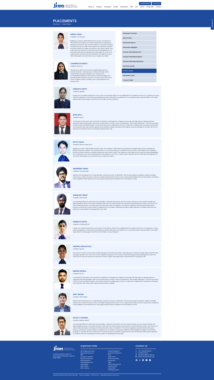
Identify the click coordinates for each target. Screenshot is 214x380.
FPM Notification (85, 360)
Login (109, 362)
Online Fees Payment (114, 364)
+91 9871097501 (145, 3)
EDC (136, 7)
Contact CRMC (128, 80)
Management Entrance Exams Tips (110, 375)
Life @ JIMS (150, 7)
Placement (56, 24)
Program (99, 7)
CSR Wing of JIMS (113, 370)
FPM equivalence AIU (87, 362)
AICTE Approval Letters (88, 351)
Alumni (142, 7)
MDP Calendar (85, 368)
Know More (156, 3)
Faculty (115, 7)
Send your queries (113, 358)
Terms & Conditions (84, 375)
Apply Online (112, 357)
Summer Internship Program (132, 57)
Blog (109, 355)
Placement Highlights (130, 47)
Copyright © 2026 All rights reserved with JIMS (65, 375)
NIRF (82, 355)
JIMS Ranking (84, 364)
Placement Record (129, 43)
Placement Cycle (128, 75)
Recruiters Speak (128, 66)
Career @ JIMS (112, 366)
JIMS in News (84, 366)
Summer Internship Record (132, 52)
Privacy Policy (95, 375)
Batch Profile (127, 38)
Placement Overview (130, 33)
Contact (158, 7)
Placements (124, 7)
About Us (91, 7)
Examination (112, 360)
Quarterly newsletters (115, 353)
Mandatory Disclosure (87, 353)
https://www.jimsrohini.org (146, 357)
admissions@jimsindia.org (146, 355)
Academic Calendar (87, 357)
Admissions (107, 7)
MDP (131, 7)
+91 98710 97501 (143, 353)
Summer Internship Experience (133, 61)
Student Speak (128, 71)
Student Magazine (113, 351)
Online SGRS (111, 368)
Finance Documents (87, 358)
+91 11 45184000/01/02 (144, 351)
